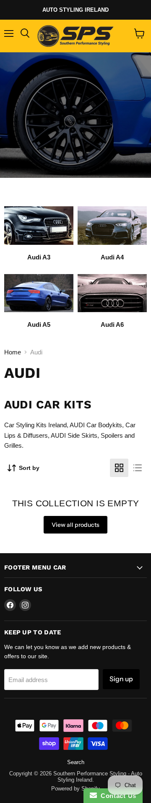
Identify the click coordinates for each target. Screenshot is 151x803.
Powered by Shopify (75, 788)
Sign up (121, 679)
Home (12, 352)
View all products (75, 524)
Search (75, 762)
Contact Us (116, 795)
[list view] (137, 468)
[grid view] (119, 468)
